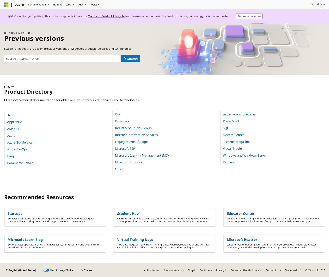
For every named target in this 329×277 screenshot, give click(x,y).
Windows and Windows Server (245, 155)
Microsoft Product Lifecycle (106, 16)
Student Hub (128, 213)
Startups (15, 213)
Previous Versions (173, 270)
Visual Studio (232, 148)
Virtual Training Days (135, 239)
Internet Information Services (136, 135)
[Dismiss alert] (325, 13)
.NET (10, 115)
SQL (226, 128)
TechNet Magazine (236, 142)
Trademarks (292, 270)
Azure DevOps (17, 149)
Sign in (321, 4)
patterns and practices (239, 114)
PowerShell (231, 121)
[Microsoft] (6, 4)
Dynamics (122, 121)
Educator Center (241, 213)
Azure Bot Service (20, 142)
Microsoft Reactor (242, 239)
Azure (11, 135)
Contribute (206, 270)
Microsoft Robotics (128, 162)
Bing (10, 156)
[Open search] (312, 5)
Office (119, 169)
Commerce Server (20, 163)
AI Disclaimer (151, 270)
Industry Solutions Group (133, 128)
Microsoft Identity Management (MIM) (142, 155)
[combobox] (62, 58)
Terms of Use (273, 270)
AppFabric (14, 122)
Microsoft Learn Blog (25, 239)
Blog (190, 270)
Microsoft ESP (125, 148)
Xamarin (229, 162)
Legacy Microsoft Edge (131, 142)
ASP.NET (13, 129)
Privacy (220, 270)
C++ (117, 114)
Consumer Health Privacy (245, 270)
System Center (233, 135)
